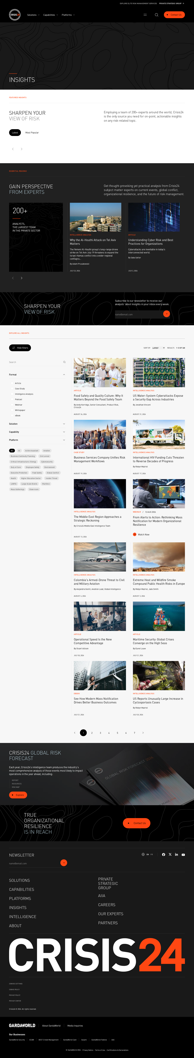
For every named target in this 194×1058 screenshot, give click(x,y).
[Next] (22, 149)
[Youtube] (183, 854)
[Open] (145, 15)
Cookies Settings (15, 984)
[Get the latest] (166, 313)
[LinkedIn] (176, 854)
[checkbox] (12, 383)
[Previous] (13, 149)
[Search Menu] (156, 15)
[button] (37, 375)
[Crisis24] (14, 14)
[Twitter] (170, 854)
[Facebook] (163, 854)
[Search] (64, 362)
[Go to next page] (143, 732)
